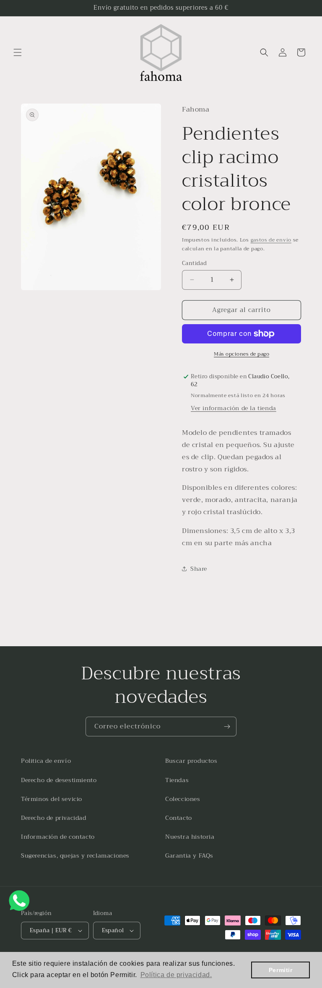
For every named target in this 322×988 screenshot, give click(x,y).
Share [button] (198, 569)
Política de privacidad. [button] (176, 974)
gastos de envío (271, 240)
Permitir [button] (281, 970)
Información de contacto (58, 837)
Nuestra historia (190, 837)
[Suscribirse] (227, 726)
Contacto (178, 818)
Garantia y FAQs (189, 855)
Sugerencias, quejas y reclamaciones (75, 855)
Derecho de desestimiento (58, 780)
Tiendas (177, 780)
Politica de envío (46, 761)
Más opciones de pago (241, 354)
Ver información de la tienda (233, 408)
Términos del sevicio (51, 799)
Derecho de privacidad (53, 818)
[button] (17, 52)
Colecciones (182, 799)
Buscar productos (191, 761)
